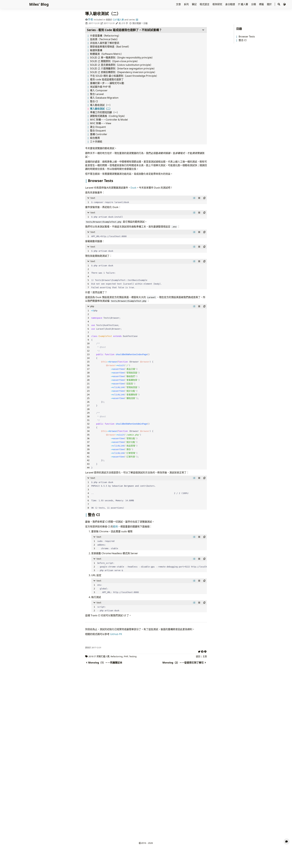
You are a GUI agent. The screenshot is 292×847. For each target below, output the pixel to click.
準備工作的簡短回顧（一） (104, 112)
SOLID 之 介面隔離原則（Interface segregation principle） (123, 68)
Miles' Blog (39, 4)
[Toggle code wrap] (199, 198)
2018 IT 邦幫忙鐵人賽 (99, 656)
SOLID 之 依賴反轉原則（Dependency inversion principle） (123, 72)
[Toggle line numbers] (194, 198)
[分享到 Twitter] (199, 651)
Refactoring (117, 656)
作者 (90, 19)
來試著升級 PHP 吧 (100, 86)
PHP (126, 656)
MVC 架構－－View (100, 123)
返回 (198, 656)
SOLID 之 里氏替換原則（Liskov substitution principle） (121, 64)
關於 (269, 4)
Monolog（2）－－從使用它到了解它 (183, 662)
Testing (133, 656)
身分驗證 (230, 4)
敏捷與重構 (96, 50)
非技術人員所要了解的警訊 (104, 43)
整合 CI (242, 40)
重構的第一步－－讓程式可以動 (107, 83)
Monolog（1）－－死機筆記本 (105, 662)
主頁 (205, 656)
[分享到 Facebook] (202, 651)
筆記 (194, 4)
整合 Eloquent (98, 130)
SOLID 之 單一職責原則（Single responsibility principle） (122, 57)
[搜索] (278, 4)
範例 (115, 526)
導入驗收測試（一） (101, 105)
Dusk (133, 187)
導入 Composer (99, 90)
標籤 (261, 4)
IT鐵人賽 (119, 19)
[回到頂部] (287, 834)
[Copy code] (204, 198)
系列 (186, 4)
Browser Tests (247, 36)
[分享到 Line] (205, 651)
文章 (178, 4)
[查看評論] (287, 841)
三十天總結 (96, 141)
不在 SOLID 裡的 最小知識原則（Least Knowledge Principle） (124, 75)
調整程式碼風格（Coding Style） (108, 116)
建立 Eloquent (98, 127)
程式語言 (205, 4)
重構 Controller (98, 134)
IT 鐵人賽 (243, 4)
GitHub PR (116, 634)
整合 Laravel (97, 94)
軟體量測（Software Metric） (106, 54)
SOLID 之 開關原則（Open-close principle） (114, 61)
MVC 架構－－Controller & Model (109, 119)
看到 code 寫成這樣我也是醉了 (107, 79)
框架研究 (217, 4)
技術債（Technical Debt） (104, 39)
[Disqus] (146, 718)
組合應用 (95, 138)
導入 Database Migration (104, 97)
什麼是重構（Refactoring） (105, 35)
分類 (254, 4)
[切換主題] (284, 4)
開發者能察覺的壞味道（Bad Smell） (110, 46)
